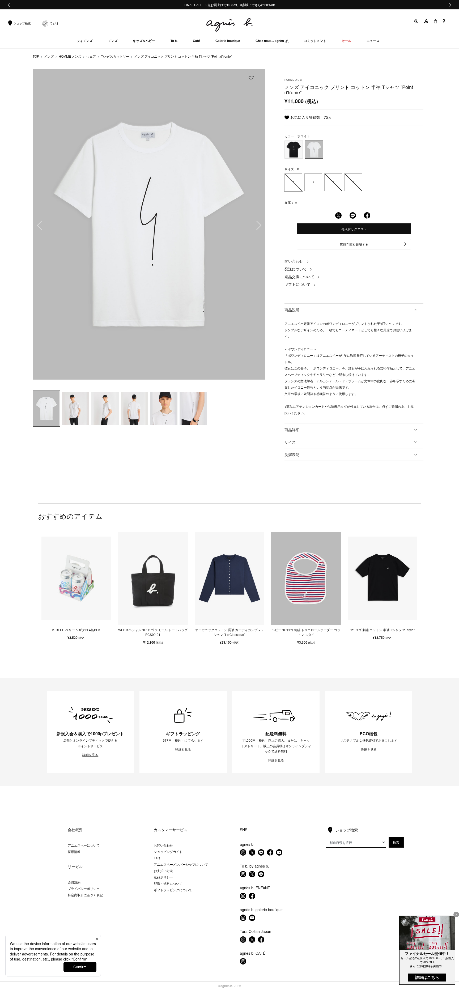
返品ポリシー (163, 877)
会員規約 (74, 882)
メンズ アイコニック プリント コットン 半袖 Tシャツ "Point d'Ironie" (183, 56)
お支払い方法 (163, 870)
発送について (295, 268)
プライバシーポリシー (84, 888)
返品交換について (299, 276)
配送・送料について (168, 883)
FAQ (157, 858)
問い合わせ (293, 261)
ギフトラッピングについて (173, 889)
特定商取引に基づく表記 (85, 895)
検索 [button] (396, 842)
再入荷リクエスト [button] (354, 229)
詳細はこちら (427, 977)
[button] (416, 21)
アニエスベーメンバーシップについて (181, 864)
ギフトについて (297, 284)
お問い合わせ (163, 845)
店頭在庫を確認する (354, 244)
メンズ (49, 56)
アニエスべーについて (84, 845)
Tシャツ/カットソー (115, 56)
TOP (36, 56)
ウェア (91, 56)
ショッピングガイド (168, 851)
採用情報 (74, 851)
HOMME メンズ (70, 56)
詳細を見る (90, 755)
